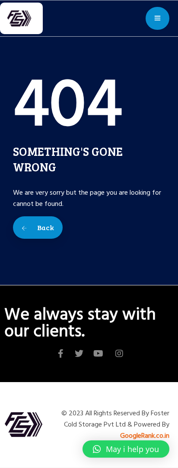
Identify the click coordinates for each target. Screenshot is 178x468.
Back (45, 227)
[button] (126, 449)
